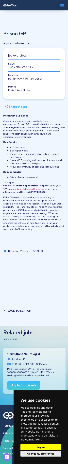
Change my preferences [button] (40, 453)
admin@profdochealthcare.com (28, 188)
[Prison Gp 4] (7, 457)
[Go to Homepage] (10, 5)
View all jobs (10, 338)
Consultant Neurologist (23, 354)
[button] (62, 5)
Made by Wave (11, 453)
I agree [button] (41, 447)
